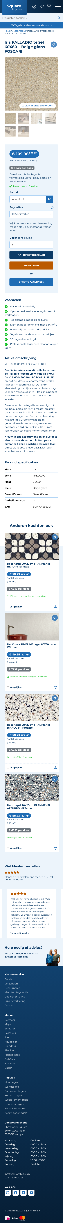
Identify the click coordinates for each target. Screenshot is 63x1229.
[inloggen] (36, 7)
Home (8, 31)
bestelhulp (31, 265)
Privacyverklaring (15, 1001)
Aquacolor (11, 1041)
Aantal (13, 192)
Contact (9, 1005)
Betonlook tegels (15, 1108)
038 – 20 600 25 (14, 1177)
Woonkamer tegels (16, 1099)
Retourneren (12, 988)
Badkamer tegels (15, 1091)
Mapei (8, 1024)
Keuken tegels (13, 1095)
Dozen (13, 237)
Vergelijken (14, 606)
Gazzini (9, 1067)
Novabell (10, 1063)
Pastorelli (10, 1033)
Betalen (9, 979)
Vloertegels (19, 31)
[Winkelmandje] (51, 7)
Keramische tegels (16, 1113)
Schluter (10, 1028)
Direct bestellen (34, 255)
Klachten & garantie (17, 992)
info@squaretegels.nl (16, 956)
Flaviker (9, 1050)
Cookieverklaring (15, 996)
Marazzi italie (12, 1054)
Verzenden (11, 983)
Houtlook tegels (14, 1104)
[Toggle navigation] (58, 7)
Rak (7, 1037)
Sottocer (10, 1020)
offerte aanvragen (31, 282)
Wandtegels (12, 1086)
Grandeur (10, 1046)
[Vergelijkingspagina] (55, 606)
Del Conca (11, 1059)
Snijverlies (16, 207)
